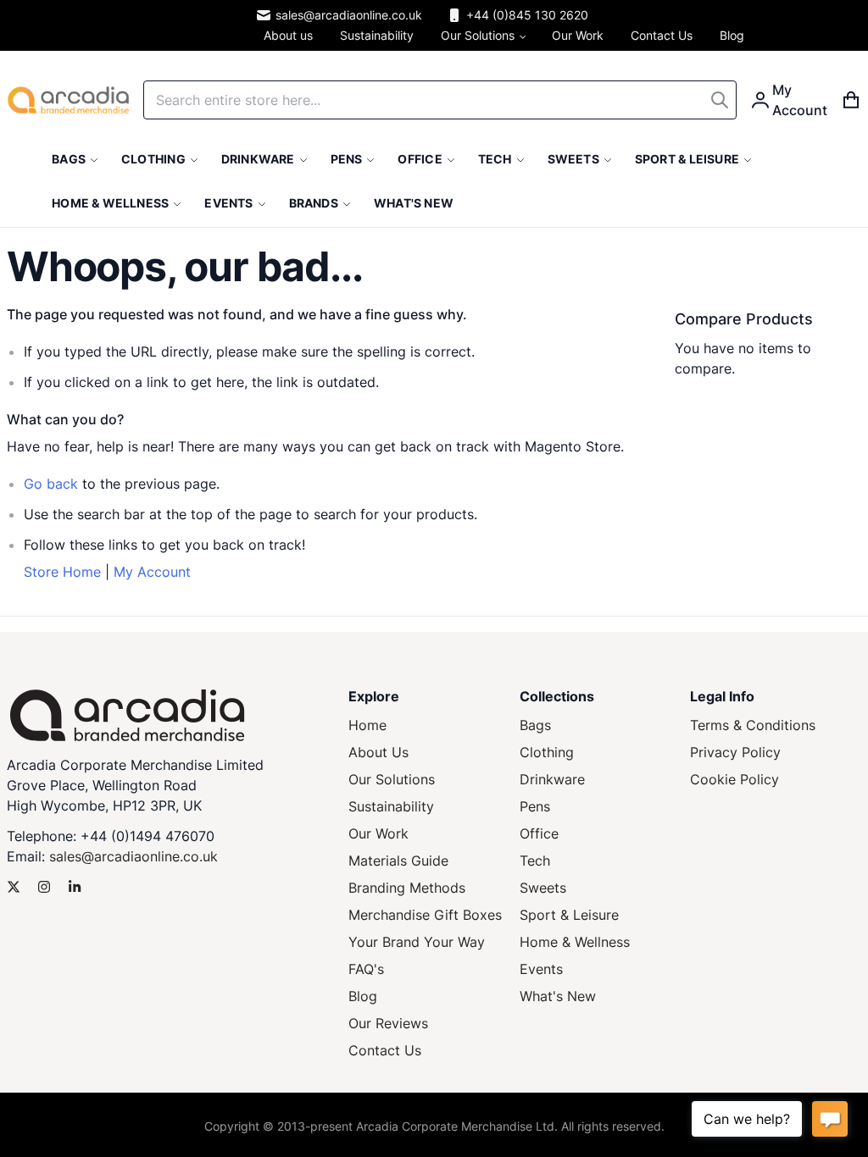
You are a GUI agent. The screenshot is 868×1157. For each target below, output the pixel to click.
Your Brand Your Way (416, 941)
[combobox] (440, 99)
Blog (362, 996)
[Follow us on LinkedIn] (74, 887)
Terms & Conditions (752, 725)
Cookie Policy (734, 779)
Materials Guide (398, 860)
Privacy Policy (735, 752)
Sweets (543, 887)
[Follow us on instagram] (44, 887)
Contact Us (384, 1050)
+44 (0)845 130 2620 (527, 15)
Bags (535, 725)
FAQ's (366, 968)
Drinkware (552, 779)
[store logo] (68, 100)
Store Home (62, 571)
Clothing (547, 752)
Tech (535, 860)
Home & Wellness (575, 941)
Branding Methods (406, 887)
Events (541, 968)
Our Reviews (388, 1023)
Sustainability (391, 806)
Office (539, 833)
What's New (558, 996)
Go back (51, 483)
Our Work (378, 833)
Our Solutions (391, 779)
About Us (378, 752)
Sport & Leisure (569, 914)
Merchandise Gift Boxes (425, 914)
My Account (152, 571)
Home (367, 725)
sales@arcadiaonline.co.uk (348, 15)
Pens (535, 806)
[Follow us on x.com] (13, 887)
